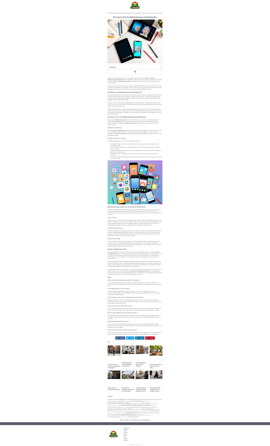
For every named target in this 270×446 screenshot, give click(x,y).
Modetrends (112, 409)
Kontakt (160, 13)
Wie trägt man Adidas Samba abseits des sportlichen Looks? (155, 389)
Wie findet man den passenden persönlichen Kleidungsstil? (114, 366)
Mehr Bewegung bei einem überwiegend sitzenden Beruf (127, 364)
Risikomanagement (111, 413)
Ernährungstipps (146, 403)
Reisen (147, 13)
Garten (125, 431)
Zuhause (155, 13)
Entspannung (147, 401)
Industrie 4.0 (124, 407)
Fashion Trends (154, 403)
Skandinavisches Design (153, 413)
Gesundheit (123, 13)
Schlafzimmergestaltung (120, 413)
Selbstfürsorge (131, 413)
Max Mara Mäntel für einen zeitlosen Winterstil (141, 364)
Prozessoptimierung (145, 411)
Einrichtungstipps (128, 401)
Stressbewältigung (126, 415)
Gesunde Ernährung (131, 405)
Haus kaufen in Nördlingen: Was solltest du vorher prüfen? (128, 389)
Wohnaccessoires (147, 415)
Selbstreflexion (142, 413)
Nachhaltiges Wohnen (137, 409)
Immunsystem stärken (115, 407)
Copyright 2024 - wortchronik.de (135, 444)
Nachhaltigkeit (147, 409)
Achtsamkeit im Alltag (124, 399)
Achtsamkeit (111, 399)
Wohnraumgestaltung (114, 417)
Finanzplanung (110, 405)
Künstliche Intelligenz (133, 407)
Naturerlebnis (157, 409)
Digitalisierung (110, 401)
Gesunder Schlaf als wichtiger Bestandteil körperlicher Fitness (141, 389)
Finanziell (117, 13)
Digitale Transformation (155, 399)
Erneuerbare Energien (135, 403)
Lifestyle (129, 13)
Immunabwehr (153, 405)
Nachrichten (138, 13)
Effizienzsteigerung (118, 401)
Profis (143, 13)
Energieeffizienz (138, 401)
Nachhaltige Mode (124, 409)
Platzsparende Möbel (127, 411)
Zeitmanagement (133, 417)
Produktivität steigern (136, 411)
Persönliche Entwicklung (114, 411)
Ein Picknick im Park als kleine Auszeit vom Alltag (156, 366)
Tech (151, 13)
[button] (160, 67)
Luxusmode (144, 407)
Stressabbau (112, 415)
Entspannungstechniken (119, 403)
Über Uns (126, 438)
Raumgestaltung (154, 411)
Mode (133, 13)
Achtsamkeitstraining (140, 399)
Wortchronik (111, 13)
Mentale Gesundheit (152, 407)
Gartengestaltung (117, 405)
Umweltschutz (139, 415)
